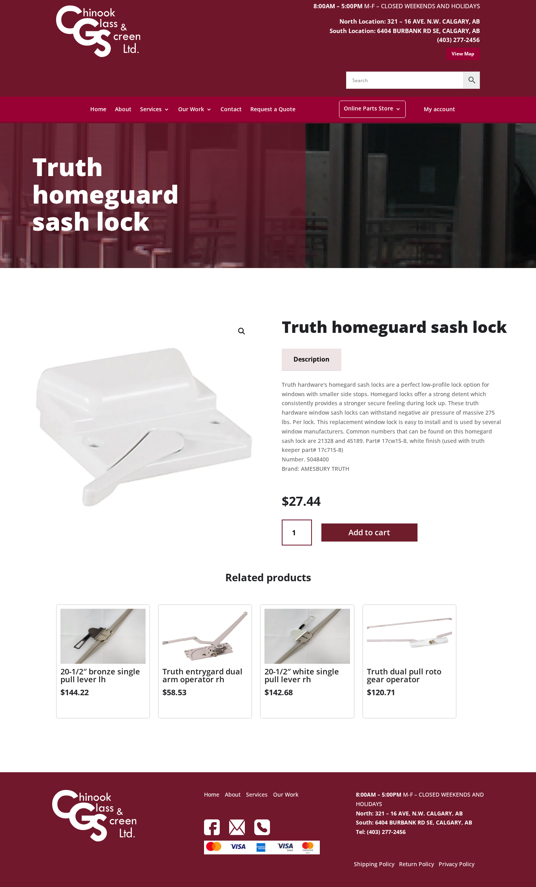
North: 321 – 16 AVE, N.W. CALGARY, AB (409, 813)
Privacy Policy (456, 864)
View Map (463, 53)
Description (312, 359)
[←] (26, 289)
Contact (231, 109)
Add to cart (369, 532)
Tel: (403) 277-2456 (381, 832)
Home (98, 109)
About (123, 109)
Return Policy (416, 864)
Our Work (191, 109)
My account (439, 109)
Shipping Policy (374, 864)
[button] (242, 331)
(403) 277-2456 (458, 40)
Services (151, 109)
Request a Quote (272, 109)
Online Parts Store (368, 108)
